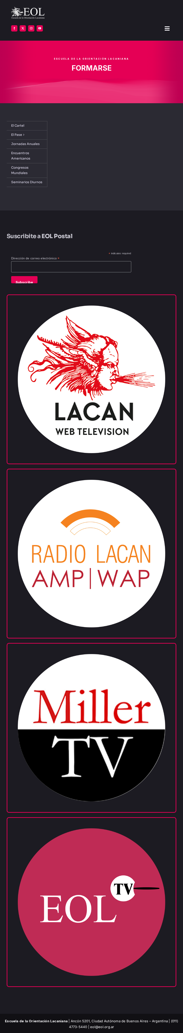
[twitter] (23, 28)
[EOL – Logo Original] (28, 8)
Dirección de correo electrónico (35, 258)
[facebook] (14, 28)
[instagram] (31, 28)
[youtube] (40, 28)
